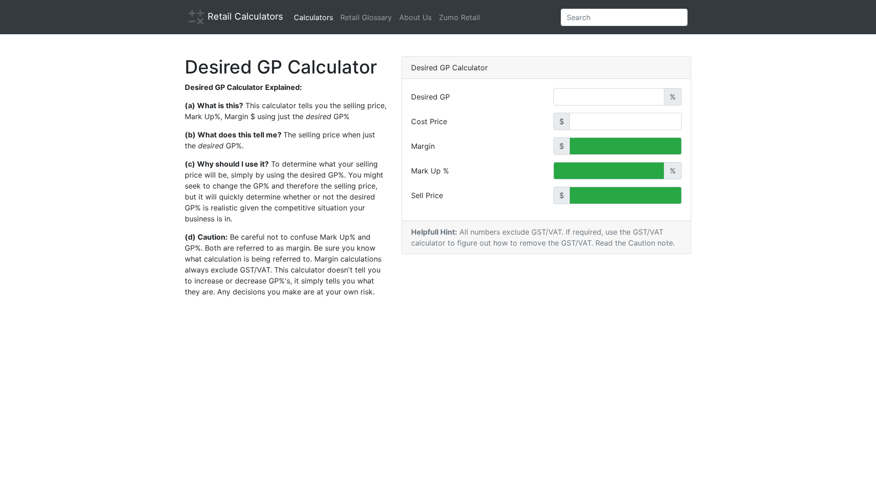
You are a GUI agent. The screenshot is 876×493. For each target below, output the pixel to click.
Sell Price (427, 195)
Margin (423, 146)
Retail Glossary (366, 17)
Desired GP (430, 96)
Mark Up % (430, 170)
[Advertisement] (438, 405)
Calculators (313, 17)
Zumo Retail (459, 17)
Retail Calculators (245, 16)
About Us (415, 17)
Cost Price (429, 121)
